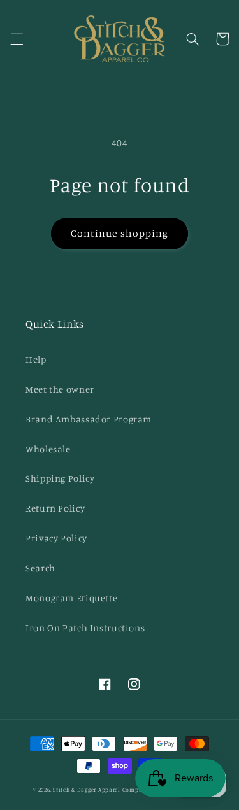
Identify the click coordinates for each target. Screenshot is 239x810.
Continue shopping (119, 233)
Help (36, 359)
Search (40, 567)
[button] (16, 38)
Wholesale (48, 448)
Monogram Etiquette (71, 597)
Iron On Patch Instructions (85, 627)
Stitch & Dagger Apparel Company (101, 789)
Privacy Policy (56, 538)
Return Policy (55, 508)
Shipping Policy (59, 478)
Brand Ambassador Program (88, 419)
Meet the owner (59, 389)
